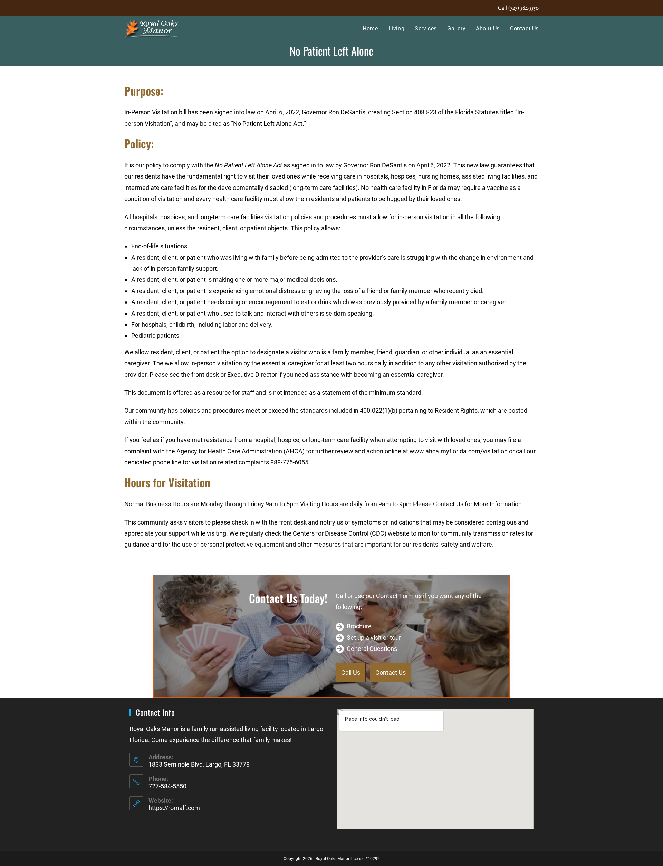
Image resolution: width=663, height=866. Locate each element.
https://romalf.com (174, 807)
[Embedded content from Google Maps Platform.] (435, 769)
